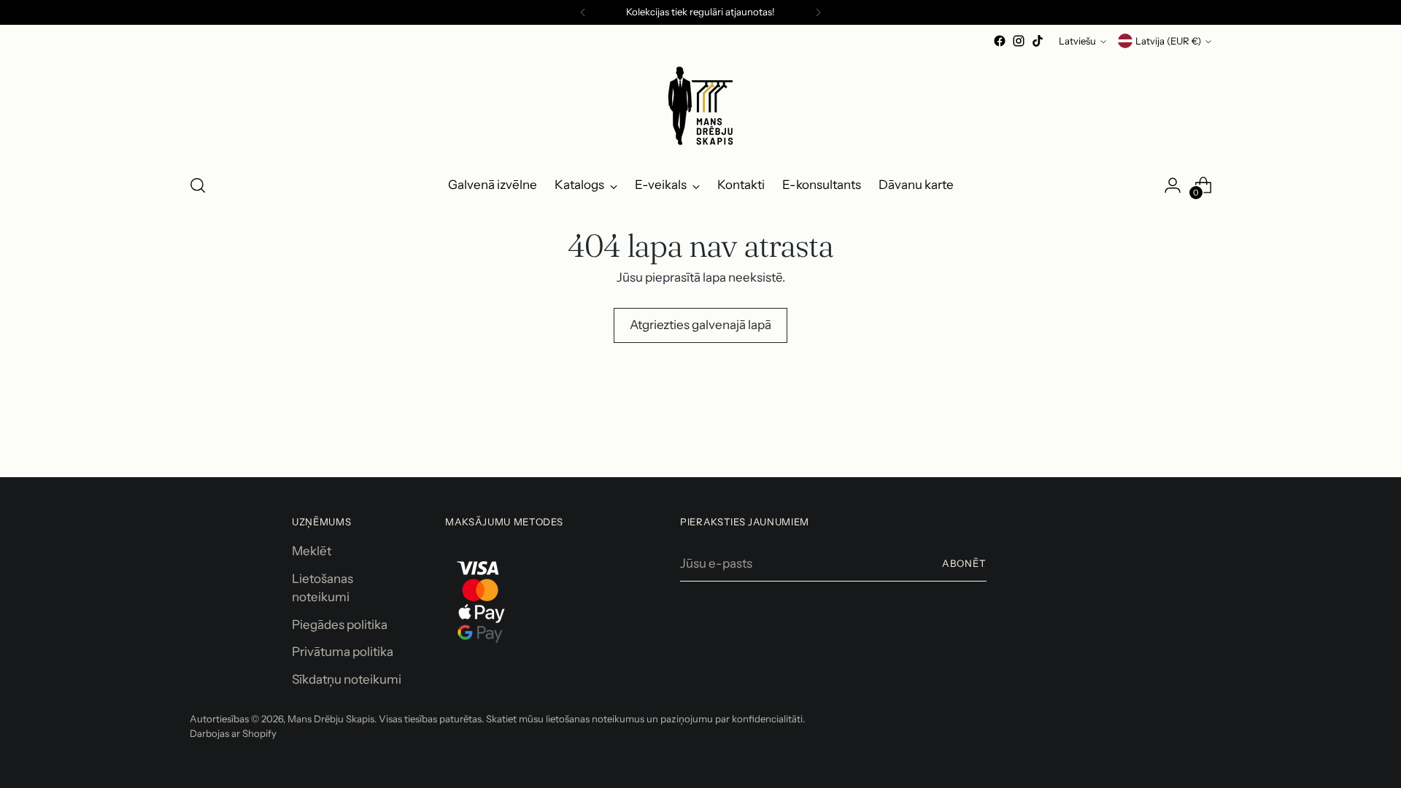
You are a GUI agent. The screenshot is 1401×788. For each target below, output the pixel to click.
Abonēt (964, 563)
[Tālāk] (818, 12)
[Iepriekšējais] (583, 12)
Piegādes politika (339, 624)
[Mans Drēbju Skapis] (700, 106)
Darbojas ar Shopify (233, 733)
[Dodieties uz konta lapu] (1172, 185)
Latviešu (1077, 41)
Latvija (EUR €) (1168, 41)
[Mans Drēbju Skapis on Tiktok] (1037, 40)
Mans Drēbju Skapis (330, 719)
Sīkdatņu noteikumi (346, 679)
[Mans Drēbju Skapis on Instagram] (1018, 40)
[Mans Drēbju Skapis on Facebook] (999, 40)
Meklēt (311, 551)
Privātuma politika (342, 651)
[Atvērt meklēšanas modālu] (197, 185)
